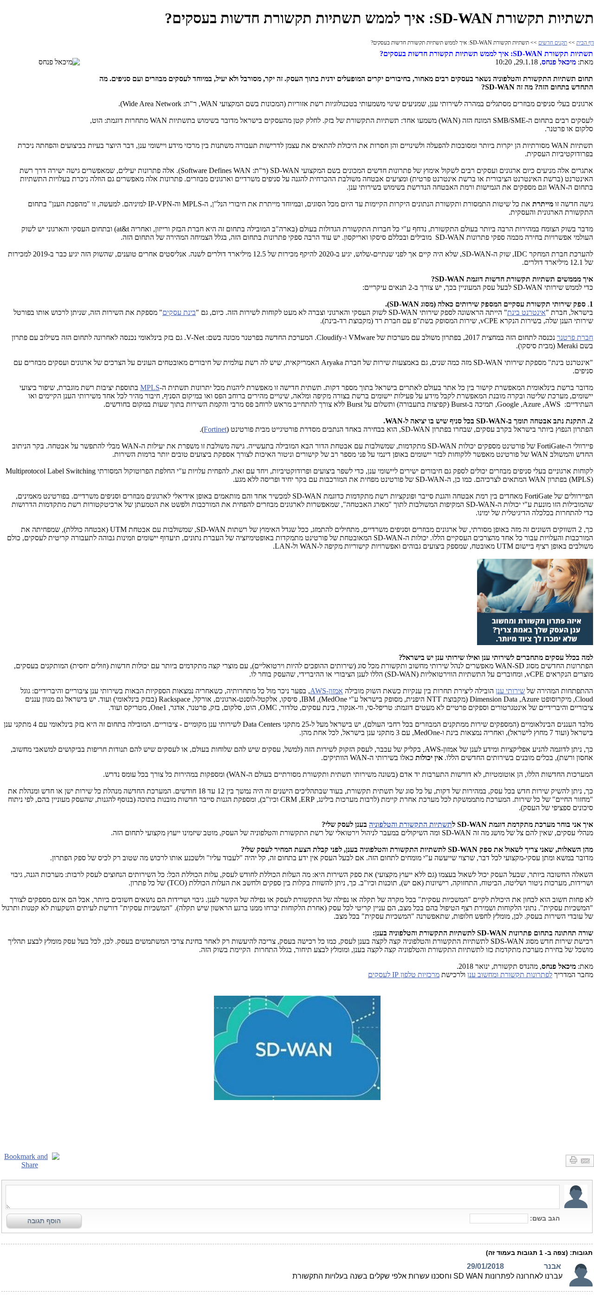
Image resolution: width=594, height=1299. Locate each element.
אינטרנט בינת (526, 312)
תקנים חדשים (552, 42)
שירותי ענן (510, 691)
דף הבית (585, 42)
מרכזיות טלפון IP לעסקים (403, 975)
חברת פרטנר (575, 337)
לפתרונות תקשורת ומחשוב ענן (509, 975)
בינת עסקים (179, 312)
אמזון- (326, 691)
